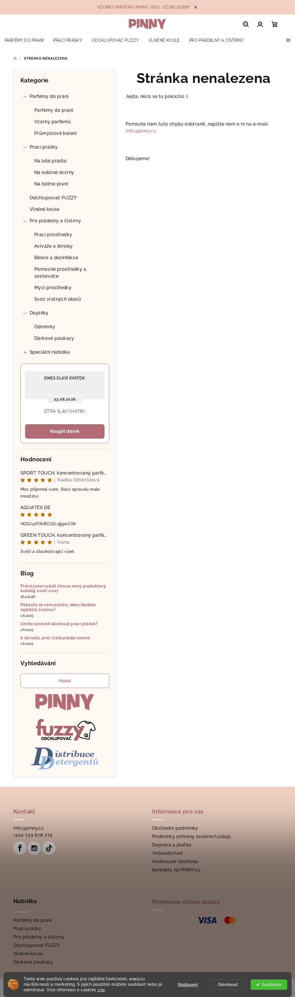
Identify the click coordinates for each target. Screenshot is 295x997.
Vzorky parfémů (52, 121)
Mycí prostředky (52, 287)
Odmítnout (228, 984)
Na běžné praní (51, 184)
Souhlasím (271, 984)
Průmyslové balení (55, 133)
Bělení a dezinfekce (56, 257)
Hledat (64, 680)
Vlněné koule (45, 209)
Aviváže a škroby (53, 246)
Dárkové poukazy (54, 338)
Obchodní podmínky (175, 828)
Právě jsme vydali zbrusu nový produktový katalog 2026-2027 (63, 588)
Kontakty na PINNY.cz (176, 870)
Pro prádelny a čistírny (55, 220)
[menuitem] (24, 40)
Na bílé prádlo (50, 161)
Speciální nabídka (50, 352)
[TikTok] (49, 848)
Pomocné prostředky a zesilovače (60, 272)
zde (101, 989)
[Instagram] (34, 848)
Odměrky (44, 326)
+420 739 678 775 (32, 835)
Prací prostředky (53, 234)
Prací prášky (44, 147)
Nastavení (188, 984)
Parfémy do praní (49, 96)
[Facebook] (20, 848)
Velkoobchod (167, 853)
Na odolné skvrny (54, 172)
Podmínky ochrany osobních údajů (191, 836)
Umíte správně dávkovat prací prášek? (59, 623)
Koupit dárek (65, 431)
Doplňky (39, 313)
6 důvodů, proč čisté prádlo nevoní (55, 638)
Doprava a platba (171, 845)
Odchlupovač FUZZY (53, 197)
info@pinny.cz (141, 131)
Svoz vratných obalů (57, 299)
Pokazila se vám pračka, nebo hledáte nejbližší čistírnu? (58, 607)
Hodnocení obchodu (175, 861)
